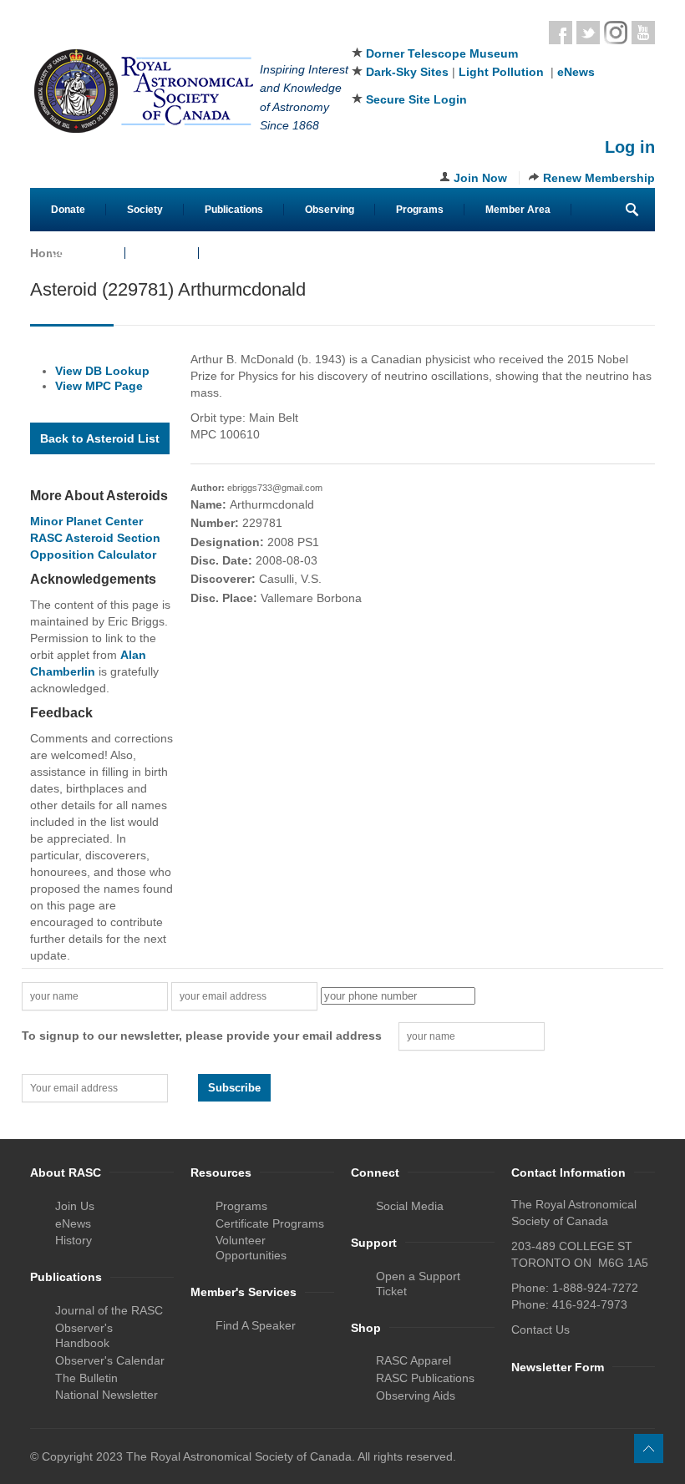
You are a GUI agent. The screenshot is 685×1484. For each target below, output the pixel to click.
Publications (234, 209)
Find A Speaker (256, 1325)
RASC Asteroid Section (95, 537)
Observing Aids (415, 1395)
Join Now (480, 178)
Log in (630, 147)
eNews (576, 72)
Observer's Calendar (110, 1360)
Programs (420, 209)
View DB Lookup (102, 370)
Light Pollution (501, 72)
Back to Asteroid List (100, 438)
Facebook (560, 32)
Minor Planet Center (86, 521)
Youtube (643, 32)
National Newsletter (106, 1394)
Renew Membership (599, 178)
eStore (162, 253)
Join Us (74, 1206)
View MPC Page (99, 386)
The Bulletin (86, 1378)
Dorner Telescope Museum (442, 53)
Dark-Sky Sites (407, 72)
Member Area (518, 209)
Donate (68, 209)
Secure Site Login (416, 99)
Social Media (410, 1206)
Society (145, 209)
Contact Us (77, 253)
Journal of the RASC (109, 1310)
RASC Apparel (413, 1360)
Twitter (588, 32)
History (73, 1240)
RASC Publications (425, 1378)
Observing (329, 209)
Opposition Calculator (93, 554)
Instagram (615, 32)
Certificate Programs (270, 1223)
